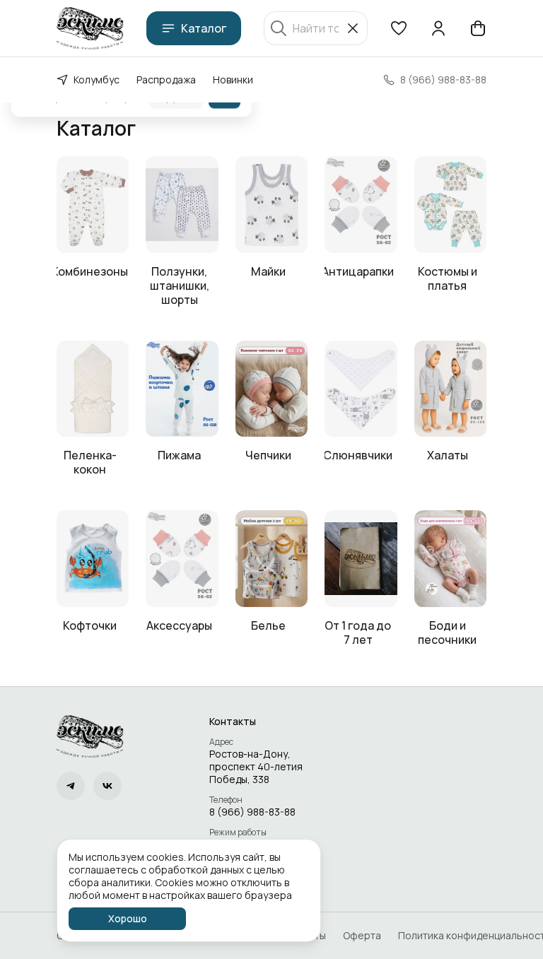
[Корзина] (477, 28)
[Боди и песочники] (450, 558)
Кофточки (90, 625)
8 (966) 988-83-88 (252, 812)
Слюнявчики (357, 455)
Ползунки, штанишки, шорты (179, 285)
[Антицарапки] (361, 204)
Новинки (233, 79)
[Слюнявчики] (361, 389)
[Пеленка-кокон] (93, 389)
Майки (268, 271)
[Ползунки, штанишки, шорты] (182, 204)
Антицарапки (358, 271)
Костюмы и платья (447, 278)
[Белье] (271, 558)
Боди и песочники (447, 632)
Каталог (203, 28)
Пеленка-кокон (90, 462)
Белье (268, 625)
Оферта (362, 935)
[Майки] (271, 204)
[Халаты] (450, 389)
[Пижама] (182, 389)
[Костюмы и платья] (450, 204)
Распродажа (166, 79)
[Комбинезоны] (93, 204)
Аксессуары (179, 625)
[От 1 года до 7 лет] (361, 558)
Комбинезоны (90, 271)
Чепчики (268, 455)
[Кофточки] (93, 558)
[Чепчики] (271, 389)
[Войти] (438, 28)
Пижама (179, 455)
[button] (398, 28)
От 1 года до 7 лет (358, 632)
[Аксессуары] (182, 558)
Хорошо (127, 918)
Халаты (447, 455)
